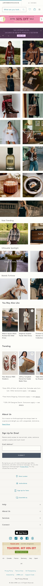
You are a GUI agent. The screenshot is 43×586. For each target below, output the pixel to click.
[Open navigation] (39, 9)
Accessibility (10, 575)
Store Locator (23, 476)
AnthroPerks (23, 483)
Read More (6, 424)
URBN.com (19, 575)
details (33, 391)
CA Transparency (31, 571)
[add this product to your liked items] (15, 310)
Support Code (29, 575)
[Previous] (2, 19)
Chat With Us (23, 497)
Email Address (7, 444)
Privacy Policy (24, 466)
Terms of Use (19, 571)
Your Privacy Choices (21, 579)
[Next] (41, 19)
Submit (21, 455)
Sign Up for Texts (23, 490)
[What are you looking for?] (23, 9)
